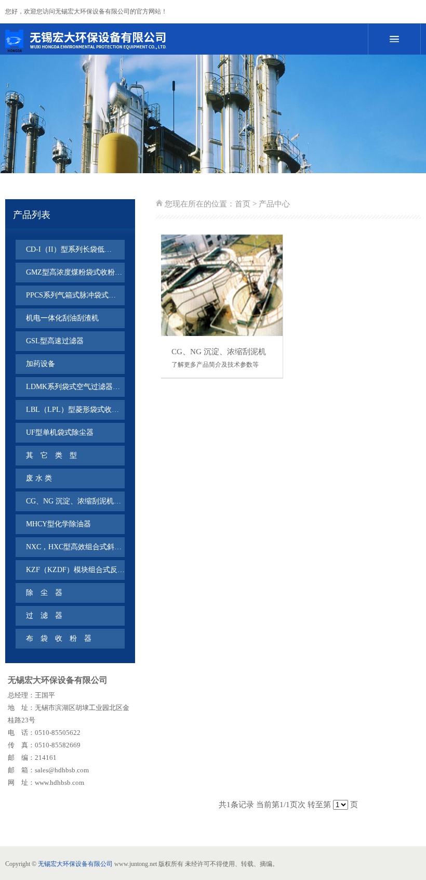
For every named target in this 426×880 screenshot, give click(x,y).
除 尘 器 (44, 593)
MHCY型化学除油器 (58, 524)
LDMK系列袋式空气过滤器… (73, 387)
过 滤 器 (44, 615)
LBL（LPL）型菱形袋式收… (72, 409)
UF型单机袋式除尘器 (60, 432)
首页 (242, 204)
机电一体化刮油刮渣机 (62, 318)
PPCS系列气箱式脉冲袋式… (71, 295)
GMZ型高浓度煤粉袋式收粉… (74, 272)
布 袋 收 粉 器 (58, 638)
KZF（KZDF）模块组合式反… (75, 570)
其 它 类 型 (51, 455)
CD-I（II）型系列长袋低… (69, 249)
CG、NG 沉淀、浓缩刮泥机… (73, 501)
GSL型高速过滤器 (55, 341)
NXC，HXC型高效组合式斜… (74, 547)
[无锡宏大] (171, 40)
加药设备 (40, 364)
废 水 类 (39, 478)
